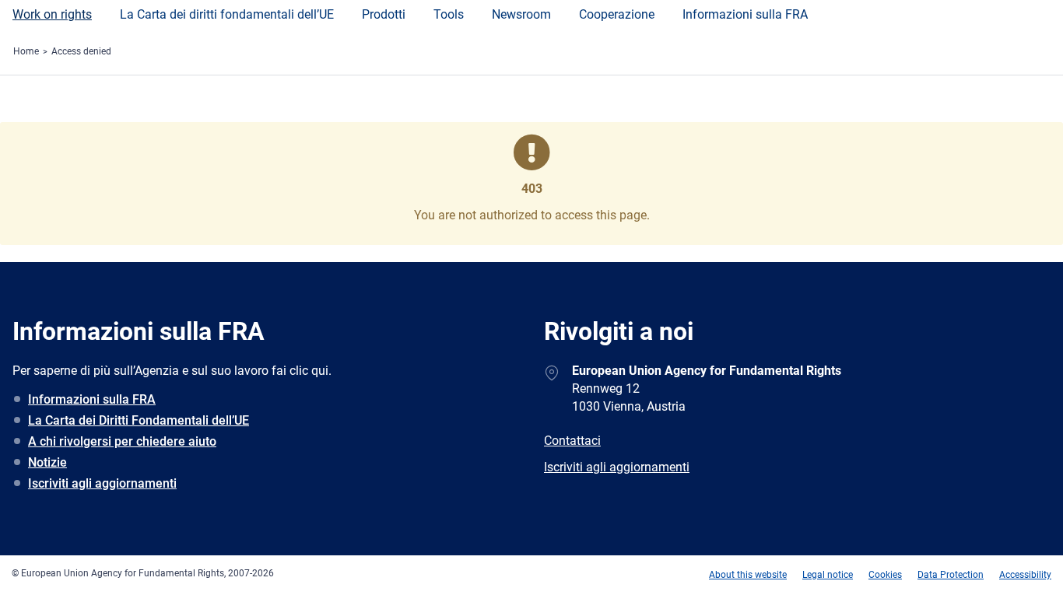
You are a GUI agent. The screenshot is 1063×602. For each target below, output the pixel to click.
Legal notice (827, 574)
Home (26, 51)
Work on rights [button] (52, 14)
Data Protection (950, 574)
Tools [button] (448, 14)
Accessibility (1025, 574)
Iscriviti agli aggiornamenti (102, 483)
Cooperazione (616, 14)
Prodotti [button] (383, 14)
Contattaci (572, 440)
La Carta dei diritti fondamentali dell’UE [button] (227, 14)
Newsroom (521, 14)
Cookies (885, 574)
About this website (748, 574)
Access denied (81, 51)
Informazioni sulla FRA (745, 14)
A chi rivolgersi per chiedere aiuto (122, 441)
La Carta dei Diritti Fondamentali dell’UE (138, 420)
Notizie (47, 462)
